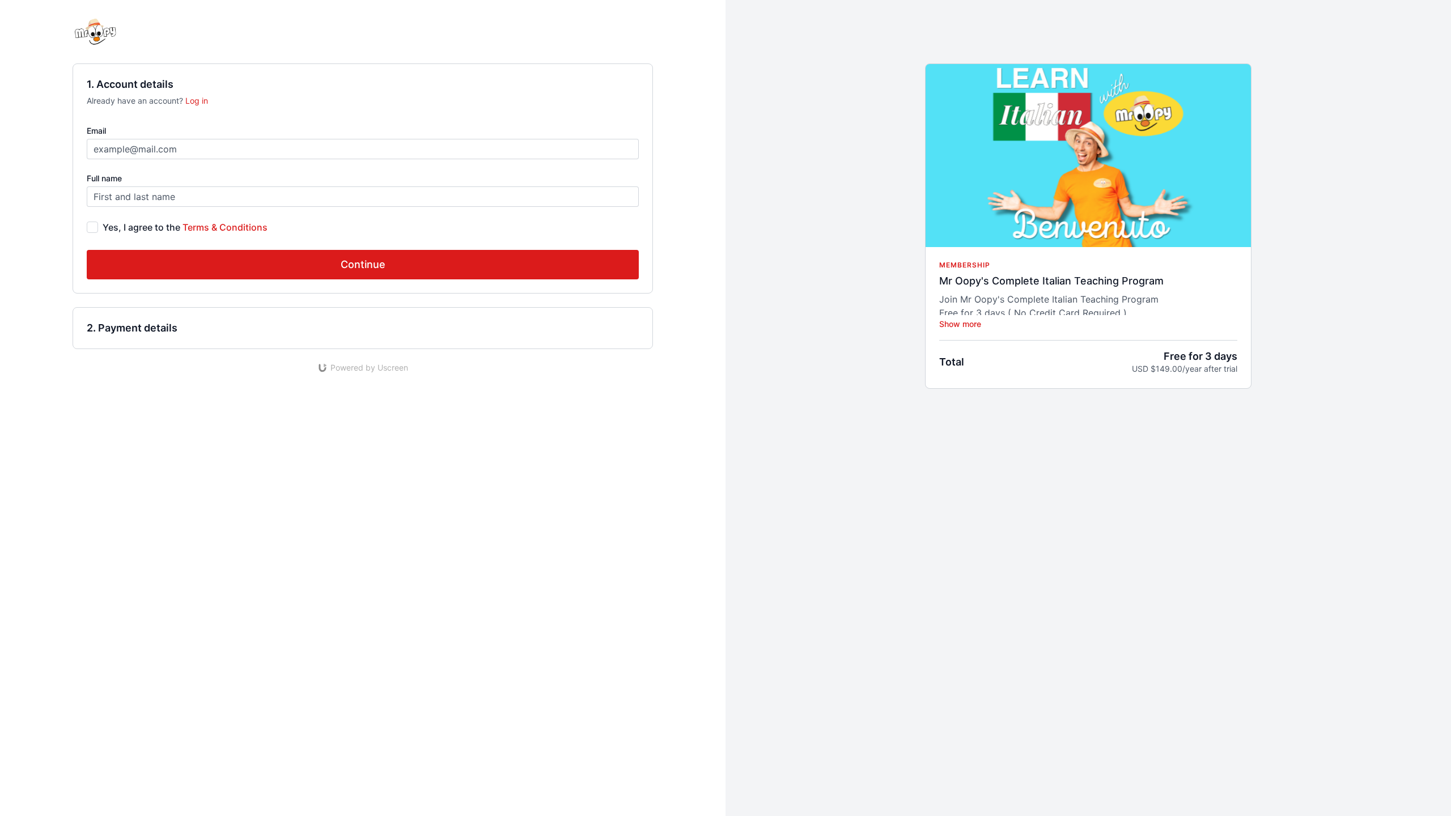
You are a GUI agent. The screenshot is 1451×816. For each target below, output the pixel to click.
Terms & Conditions (225, 227)
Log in (196, 100)
